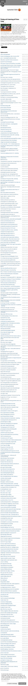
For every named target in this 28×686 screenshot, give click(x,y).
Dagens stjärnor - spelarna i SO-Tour (8, 196)
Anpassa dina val (4, 680)
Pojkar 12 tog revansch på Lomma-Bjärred (9, 249)
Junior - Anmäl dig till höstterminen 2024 (8, 58)
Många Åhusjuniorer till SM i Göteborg (8, 636)
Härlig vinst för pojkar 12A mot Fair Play (8, 270)
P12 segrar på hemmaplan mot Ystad (8, 403)
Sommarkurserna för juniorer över (7, 309)
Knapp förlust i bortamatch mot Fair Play (8, 280)
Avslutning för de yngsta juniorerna (7, 321)
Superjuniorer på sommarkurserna (7, 222)
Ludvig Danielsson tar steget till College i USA (9, 133)
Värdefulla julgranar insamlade (7, 523)
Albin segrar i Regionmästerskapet (7, 425)
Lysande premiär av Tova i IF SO (7, 500)
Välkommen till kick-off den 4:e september (9, 590)
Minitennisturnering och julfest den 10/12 (9, 389)
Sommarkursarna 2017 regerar (7, 438)
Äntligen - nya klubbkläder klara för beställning (10, 485)
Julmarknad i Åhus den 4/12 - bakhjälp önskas (10, 547)
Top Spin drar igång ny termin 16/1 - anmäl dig (9, 153)
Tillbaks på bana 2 (4, 578)
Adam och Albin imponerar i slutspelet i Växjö (9, 407)
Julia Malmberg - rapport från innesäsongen (9, 353)
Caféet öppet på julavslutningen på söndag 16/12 (10, 261)
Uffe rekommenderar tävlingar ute (7, 470)
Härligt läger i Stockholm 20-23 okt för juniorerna (10, 552)
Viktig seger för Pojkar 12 (5, 480)
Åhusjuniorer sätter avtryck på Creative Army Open (11, 509)
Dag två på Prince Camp (5, 317)
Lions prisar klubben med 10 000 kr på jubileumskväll (11, 439)
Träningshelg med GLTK (5, 334)
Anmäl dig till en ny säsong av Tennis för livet (9, 521)
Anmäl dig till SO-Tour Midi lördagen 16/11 (9, 201)
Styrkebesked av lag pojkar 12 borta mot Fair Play (10, 395)
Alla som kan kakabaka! (5, 275)
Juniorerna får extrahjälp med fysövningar (9, 612)
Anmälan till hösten (4, 90)
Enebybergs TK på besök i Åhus (7, 614)
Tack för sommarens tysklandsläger (8, 598)
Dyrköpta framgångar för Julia (6, 603)
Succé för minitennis (5, 166)
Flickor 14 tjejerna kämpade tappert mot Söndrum (10, 288)
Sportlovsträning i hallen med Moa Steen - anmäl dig (11, 362)
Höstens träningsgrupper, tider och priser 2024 (10, 56)
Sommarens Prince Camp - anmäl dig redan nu (10, 514)
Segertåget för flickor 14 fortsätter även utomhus (10, 323)
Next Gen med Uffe (4, 115)
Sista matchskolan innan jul (6, 377)
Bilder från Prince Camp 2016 (6, 609)
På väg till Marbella (4, 627)
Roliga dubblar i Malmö (5, 581)
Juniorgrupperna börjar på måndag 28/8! (8, 429)
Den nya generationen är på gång (7, 412)
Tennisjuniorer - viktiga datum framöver (8, 656)
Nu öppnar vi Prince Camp (6, 319)
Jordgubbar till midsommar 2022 (7, 95)
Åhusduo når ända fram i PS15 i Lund (8, 228)
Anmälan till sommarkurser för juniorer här (9, 226)
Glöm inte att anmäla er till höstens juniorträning (10, 592)
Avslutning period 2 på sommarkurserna (8, 163)
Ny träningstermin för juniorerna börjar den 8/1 (10, 373)
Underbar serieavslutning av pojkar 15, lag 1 (9, 203)
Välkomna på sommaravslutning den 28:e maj (9, 621)
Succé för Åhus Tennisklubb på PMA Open (9, 641)
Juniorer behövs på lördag (6, 107)
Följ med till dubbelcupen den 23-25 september (10, 589)
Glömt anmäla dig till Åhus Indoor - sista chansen (10, 113)
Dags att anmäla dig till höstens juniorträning (9, 434)
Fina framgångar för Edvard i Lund (7, 616)
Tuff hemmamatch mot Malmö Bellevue (8, 282)
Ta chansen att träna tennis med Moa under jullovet (11, 529)
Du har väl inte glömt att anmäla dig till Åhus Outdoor (11, 138)
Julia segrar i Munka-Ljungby (6, 467)
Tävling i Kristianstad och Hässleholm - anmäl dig (10, 418)
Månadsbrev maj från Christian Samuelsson (9, 59)
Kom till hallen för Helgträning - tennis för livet (9, 503)
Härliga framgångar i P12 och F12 (7, 449)
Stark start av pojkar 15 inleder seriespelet (9, 292)
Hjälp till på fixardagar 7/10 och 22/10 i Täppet (9, 70)
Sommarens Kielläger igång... (6, 601)
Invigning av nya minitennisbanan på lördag (9, 168)
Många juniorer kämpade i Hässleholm (8, 545)
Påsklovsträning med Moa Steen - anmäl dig (9, 483)
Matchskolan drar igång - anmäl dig (7, 570)
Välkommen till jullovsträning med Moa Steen (9, 384)
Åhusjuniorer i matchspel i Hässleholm (8, 369)
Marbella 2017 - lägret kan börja (7, 460)
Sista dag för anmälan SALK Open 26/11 (8, 391)
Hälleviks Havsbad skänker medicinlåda (8, 510)
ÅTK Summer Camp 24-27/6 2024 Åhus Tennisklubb (11, 63)
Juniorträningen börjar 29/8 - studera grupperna (10, 583)
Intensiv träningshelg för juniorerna (8, 235)
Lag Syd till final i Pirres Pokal (6, 565)
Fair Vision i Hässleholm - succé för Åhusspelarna (10, 286)
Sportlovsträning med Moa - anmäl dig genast (9, 501)
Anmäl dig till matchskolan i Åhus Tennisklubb (9, 212)
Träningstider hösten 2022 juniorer (7, 86)
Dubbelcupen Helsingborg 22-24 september (9, 423)
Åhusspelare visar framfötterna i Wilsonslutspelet (10, 207)
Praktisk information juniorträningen (8, 185)
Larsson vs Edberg (4, 561)
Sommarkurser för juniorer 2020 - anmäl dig (9, 178)
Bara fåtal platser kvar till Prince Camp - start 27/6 (10, 93)
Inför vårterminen (4, 125)
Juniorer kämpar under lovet (6, 525)
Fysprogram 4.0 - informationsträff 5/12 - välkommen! (11, 277)
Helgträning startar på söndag (6, 574)
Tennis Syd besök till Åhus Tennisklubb (8, 507)
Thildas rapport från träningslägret (7, 645)
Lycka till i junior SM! (4, 594)
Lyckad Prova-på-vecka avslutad (7, 432)
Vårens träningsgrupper (5, 54)
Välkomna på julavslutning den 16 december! (9, 273)
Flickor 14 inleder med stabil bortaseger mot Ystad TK (11, 271)
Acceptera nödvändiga (12, 683)
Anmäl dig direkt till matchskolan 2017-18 (8, 419)
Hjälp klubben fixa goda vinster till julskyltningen (10, 388)
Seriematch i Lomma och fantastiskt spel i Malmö (10, 530)
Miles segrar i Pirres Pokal (6, 554)
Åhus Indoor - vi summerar (6, 490)
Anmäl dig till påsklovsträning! (6, 640)
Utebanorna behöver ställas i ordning (8, 101)
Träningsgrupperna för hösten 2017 (8, 427)
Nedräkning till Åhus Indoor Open (7, 496)
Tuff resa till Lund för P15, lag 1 (7, 409)
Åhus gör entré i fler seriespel (6, 572)
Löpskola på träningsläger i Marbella (8, 330)
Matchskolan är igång (5, 198)
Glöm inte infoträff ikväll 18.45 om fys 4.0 (8, 268)
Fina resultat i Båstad (5, 638)
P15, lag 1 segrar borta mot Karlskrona (8, 543)
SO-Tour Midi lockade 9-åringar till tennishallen (10, 240)
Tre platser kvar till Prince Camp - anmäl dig (9, 229)
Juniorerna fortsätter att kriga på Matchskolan (10, 512)
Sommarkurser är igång (5, 165)
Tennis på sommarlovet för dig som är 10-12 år (10, 450)
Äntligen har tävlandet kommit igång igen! (9, 142)
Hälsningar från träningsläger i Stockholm (9, 205)
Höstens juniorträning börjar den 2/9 (8, 220)
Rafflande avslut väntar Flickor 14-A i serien (9, 247)
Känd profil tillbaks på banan (6, 569)
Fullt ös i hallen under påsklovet (7, 474)
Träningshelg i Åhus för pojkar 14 (7, 351)
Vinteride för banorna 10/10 (6, 129)
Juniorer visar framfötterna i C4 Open (8, 647)
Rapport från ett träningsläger (6, 658)
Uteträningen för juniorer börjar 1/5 (7, 233)
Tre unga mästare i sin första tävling (8, 360)
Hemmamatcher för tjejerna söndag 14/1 (9, 368)
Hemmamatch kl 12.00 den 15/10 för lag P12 (9, 410)
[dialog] (14, 678)
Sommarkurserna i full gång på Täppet (8, 605)
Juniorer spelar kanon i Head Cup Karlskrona (9, 194)
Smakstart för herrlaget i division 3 (7, 231)
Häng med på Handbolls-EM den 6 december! (9, 549)
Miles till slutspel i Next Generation (7, 458)
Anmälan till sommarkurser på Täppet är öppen (10, 364)
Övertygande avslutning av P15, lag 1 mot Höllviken (11, 279)
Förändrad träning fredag (6, 109)
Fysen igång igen (4, 580)
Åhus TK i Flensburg (4, 596)
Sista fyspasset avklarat (5, 618)
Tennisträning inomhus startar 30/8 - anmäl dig (10, 134)
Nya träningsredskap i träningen (7, 416)
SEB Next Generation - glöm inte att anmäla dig (10, 630)
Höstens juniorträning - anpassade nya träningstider (11, 219)
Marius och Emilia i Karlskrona (6, 540)
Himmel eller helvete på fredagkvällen (8, 344)
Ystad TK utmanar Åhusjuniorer (7, 465)
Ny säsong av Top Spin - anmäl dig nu (8, 303)
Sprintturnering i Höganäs (6, 629)
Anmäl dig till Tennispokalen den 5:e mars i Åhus (10, 82)
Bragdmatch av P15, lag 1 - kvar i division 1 (9, 397)
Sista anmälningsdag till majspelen (7, 472)
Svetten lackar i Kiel (4, 600)
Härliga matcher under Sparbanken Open (9, 560)
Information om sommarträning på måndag (9, 97)
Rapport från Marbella (5, 625)
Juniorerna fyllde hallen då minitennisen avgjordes (11, 378)
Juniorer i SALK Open (5, 652)
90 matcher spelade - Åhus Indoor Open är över (10, 239)
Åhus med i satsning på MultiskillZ (7, 386)
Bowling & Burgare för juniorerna (7, 250)
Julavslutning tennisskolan (6, 127)
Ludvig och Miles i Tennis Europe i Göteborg (9, 666)
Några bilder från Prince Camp (6, 314)
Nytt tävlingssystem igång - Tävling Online (9, 550)
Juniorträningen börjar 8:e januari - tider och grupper (11, 65)
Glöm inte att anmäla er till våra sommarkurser (10, 463)
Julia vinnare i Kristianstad (6, 210)
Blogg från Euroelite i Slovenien (7, 325)
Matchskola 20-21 (4, 159)
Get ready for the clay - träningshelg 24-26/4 (9, 174)
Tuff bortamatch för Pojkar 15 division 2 (8, 208)
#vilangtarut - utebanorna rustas (7, 481)
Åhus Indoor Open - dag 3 (6, 492)
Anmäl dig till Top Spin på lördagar (7, 122)
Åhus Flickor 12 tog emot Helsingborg (8, 375)
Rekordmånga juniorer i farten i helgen (8, 623)
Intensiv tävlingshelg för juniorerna (7, 414)
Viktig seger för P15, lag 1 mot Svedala (8, 405)
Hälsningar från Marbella (5, 328)
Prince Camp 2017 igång (5, 445)
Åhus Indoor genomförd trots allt (7, 180)
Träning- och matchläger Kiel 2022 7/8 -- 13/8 (9, 117)
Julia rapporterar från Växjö (6, 563)
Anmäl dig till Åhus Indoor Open (7, 518)
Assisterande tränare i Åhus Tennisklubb (9, 140)
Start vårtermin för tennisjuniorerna (8, 469)
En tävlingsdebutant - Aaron (6, 489)
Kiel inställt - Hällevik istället (6, 99)
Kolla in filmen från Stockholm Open (8, 284)
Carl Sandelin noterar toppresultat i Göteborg (9, 237)
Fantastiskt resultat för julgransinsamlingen (9, 148)
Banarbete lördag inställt (5, 105)
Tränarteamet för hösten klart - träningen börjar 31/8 (11, 161)
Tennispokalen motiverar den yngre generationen (10, 79)
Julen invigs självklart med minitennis (8, 192)
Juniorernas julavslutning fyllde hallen (8, 260)
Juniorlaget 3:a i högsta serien (6, 660)
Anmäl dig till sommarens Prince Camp (8, 172)
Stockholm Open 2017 (5, 398)
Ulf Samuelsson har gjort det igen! (7, 585)
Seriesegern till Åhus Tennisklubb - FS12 (8, 487)
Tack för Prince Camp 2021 (6, 136)
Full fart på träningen (5, 670)
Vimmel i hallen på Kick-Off (6, 576)
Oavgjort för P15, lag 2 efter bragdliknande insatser (11, 380)
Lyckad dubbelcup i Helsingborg (7, 567)
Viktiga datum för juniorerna (6, 536)
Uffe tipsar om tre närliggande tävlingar (8, 505)
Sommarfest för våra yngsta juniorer (8, 620)
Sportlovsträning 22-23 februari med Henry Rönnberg (11, 81)
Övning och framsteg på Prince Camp (8, 443)
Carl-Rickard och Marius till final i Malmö (8, 498)
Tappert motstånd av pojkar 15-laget (8, 558)
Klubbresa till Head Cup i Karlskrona (8, 199)
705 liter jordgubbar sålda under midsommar (9, 610)
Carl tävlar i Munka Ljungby (6, 478)
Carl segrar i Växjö (4, 393)
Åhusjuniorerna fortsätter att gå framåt (8, 441)
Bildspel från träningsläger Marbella (8, 326)
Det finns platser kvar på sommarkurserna (9, 224)
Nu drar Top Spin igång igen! (6, 131)
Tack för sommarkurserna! (6, 436)
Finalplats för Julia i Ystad (5, 607)
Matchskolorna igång (5, 664)
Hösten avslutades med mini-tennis (8, 654)
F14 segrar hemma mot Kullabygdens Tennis (9, 256)
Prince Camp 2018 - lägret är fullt (7, 332)
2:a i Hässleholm (4, 632)
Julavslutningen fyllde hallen (6, 534)
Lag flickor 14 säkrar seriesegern (7, 340)
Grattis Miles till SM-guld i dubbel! (7, 634)
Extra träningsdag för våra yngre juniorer (9, 252)
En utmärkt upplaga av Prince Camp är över (9, 315)
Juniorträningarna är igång (6, 421)
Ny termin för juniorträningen (6, 61)
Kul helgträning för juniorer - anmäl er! (8, 587)
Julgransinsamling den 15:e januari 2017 (8, 532)
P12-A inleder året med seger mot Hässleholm (10, 258)
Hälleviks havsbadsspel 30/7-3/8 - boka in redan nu (11, 335)
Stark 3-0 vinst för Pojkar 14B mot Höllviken (9, 170)
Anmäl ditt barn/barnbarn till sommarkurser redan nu (11, 516)
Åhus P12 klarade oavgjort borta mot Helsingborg (10, 538)
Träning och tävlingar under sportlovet (8, 643)
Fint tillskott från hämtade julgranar (7, 366)
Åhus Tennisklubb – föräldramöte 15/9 (8, 88)
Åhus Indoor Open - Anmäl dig (6, 77)
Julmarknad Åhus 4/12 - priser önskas (8, 84)
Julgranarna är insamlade (6, 254)
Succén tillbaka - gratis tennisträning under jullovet (10, 263)
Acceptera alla (22, 683)
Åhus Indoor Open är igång (6, 342)
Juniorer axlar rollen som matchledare (8, 242)
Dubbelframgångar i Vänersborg (7, 649)
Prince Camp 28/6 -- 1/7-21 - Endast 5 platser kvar (10, 143)
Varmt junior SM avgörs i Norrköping (8, 307)
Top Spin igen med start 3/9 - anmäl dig (8, 91)
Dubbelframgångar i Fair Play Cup (7, 527)
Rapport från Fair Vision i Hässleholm (8, 556)
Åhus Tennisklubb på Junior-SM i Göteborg (9, 476)
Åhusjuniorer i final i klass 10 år (7, 447)
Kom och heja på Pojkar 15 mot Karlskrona (9, 382)
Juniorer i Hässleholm (5, 668)
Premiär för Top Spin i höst (6, 430)
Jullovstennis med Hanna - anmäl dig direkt (9, 123)
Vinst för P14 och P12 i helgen (6, 520)
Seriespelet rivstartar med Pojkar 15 (8, 214)
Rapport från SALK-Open (5, 371)
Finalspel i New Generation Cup (7, 461)
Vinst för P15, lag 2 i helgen (6, 541)
